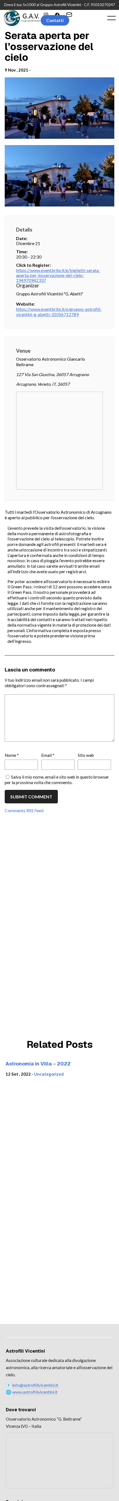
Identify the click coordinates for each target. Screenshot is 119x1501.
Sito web (86, 755)
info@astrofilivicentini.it (35, 1385)
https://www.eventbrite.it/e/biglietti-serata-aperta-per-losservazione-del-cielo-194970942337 (58, 275)
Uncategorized (49, 1074)
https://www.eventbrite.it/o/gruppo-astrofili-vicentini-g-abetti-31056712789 (59, 311)
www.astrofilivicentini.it (35, 1391)
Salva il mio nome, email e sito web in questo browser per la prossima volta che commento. (57, 779)
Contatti (55, 20)
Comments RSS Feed (24, 810)
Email (48, 755)
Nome (12, 755)
